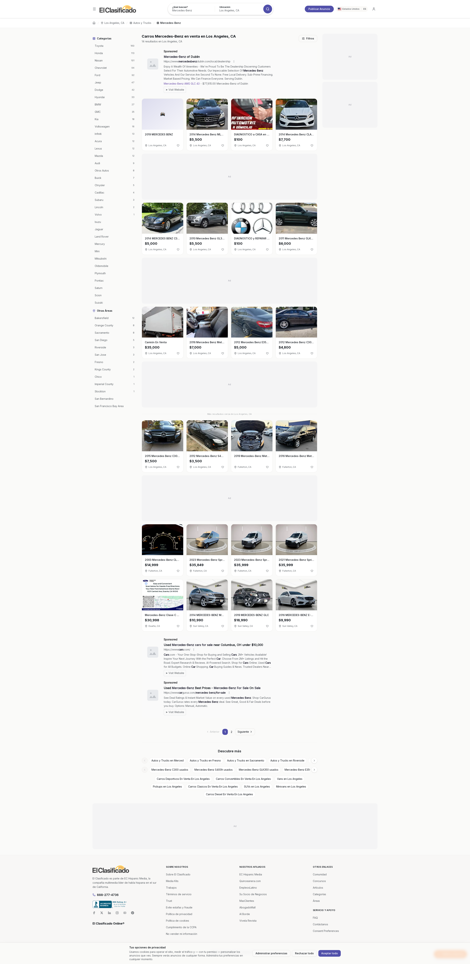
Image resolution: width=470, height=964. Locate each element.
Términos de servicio (178, 894)
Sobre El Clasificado (178, 874)
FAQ (315, 917)
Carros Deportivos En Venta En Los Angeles (183, 778)
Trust (169, 900)
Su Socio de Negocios (253, 894)
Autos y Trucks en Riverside (287, 760)
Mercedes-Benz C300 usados (169, 769)
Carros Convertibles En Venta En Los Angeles (243, 778)
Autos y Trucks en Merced (167, 760)
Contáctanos (320, 924)
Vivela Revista (247, 920)
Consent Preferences (326, 930)
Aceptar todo (329, 953)
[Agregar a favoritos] (178, 145)
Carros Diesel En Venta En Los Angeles (229, 794)
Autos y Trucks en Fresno (205, 760)
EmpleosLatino (248, 887)
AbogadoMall (247, 907)
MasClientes (246, 900)
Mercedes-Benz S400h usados (213, 769)
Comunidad (320, 874)
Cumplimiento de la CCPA (181, 927)
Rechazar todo (304, 953)
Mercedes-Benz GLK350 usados (258, 769)
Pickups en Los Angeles (167, 786)
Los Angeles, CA (114, 22)
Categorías (319, 894)
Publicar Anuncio (319, 8)
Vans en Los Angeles (289, 778)
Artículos (318, 887)
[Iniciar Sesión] (373, 9)
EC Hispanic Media (250, 874)
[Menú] (94, 9)
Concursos (319, 881)
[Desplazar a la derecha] (314, 760)
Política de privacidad (179, 914)
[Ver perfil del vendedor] (146, 584)
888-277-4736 (108, 895)
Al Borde (244, 914)
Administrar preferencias (271, 953)
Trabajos (171, 887)
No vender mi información (181, 933)
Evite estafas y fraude (179, 907)
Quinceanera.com (250, 881)
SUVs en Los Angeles (257, 786)
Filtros (310, 38)
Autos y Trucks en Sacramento (245, 760)
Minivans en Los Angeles (291, 786)
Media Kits (172, 881)
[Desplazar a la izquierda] (145, 760)
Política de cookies (177, 920)
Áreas (316, 900)
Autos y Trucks (142, 22)
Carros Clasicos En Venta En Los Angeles (213, 786)
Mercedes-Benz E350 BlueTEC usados (308, 769)
